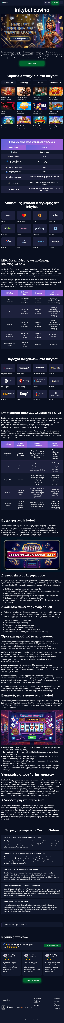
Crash (38, 82)
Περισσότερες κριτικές (32, 980)
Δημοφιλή (7, 82)
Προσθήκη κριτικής (52, 945)
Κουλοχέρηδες (54, 82)
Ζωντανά (23, 82)
